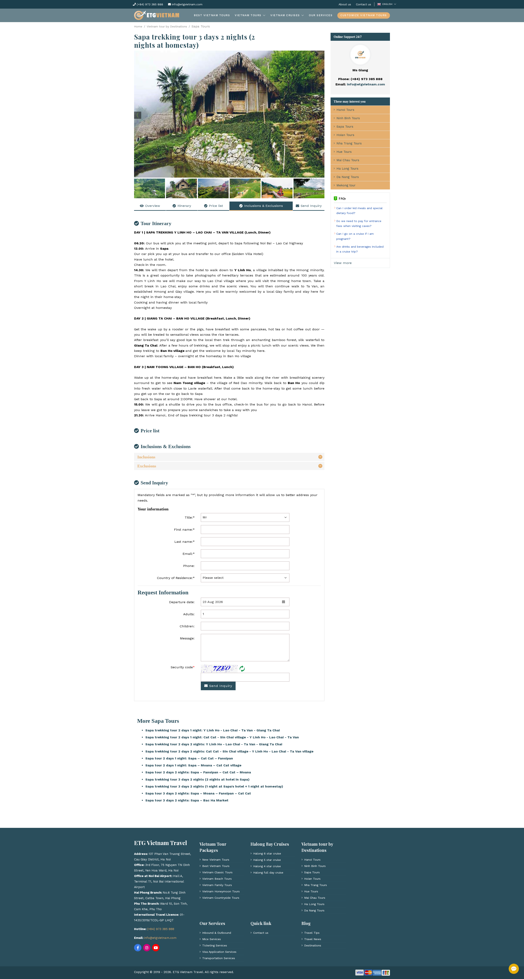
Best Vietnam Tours (212, 15)
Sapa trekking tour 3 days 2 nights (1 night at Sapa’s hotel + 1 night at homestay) (214, 786)
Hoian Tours (345, 135)
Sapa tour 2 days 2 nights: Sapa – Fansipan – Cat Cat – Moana (198, 772)
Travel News (312, 939)
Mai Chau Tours (348, 160)
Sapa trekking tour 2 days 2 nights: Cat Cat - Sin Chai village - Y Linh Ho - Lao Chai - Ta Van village (229, 751)
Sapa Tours (345, 126)
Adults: (189, 614)
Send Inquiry (311, 206)
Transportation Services (218, 958)
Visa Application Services (219, 951)
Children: (187, 626)
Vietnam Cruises (285, 15)
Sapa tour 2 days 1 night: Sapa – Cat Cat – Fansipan (189, 758)
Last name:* (184, 542)
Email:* (189, 554)
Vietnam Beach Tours (217, 878)
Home (138, 26)
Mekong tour (346, 185)
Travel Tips (312, 932)
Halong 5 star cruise (267, 859)
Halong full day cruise (268, 872)
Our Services (320, 15)
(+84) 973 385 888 (149, 4)
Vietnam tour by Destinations (167, 26)
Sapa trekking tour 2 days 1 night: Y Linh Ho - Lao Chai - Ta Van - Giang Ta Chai (212, 730)
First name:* (184, 529)
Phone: (189, 566)
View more (343, 263)
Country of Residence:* (176, 578)
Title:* (190, 517)
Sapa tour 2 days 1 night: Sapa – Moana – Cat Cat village (193, 765)
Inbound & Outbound (216, 932)
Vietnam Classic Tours (217, 872)
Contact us (363, 4)
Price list (216, 206)
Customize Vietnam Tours (363, 15)
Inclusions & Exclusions (263, 206)
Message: (187, 638)
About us (345, 4)
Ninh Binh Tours (348, 118)
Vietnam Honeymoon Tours (221, 891)
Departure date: (182, 602)
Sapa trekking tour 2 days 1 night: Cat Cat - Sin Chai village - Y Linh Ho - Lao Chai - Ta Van (222, 737)
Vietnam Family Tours (217, 885)
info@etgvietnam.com (186, 4)
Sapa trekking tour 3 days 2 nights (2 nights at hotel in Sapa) (197, 779)
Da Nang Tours (348, 177)
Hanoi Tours (345, 110)
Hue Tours (344, 152)
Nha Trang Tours (349, 143)
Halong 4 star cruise (267, 866)
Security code (183, 667)
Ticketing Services (214, 945)
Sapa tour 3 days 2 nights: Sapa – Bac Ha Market (186, 800)
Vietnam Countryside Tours (220, 897)
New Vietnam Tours (215, 859)
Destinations (312, 945)
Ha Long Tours (347, 168)
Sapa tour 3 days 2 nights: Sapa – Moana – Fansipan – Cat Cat (198, 793)
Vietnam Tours (248, 15)
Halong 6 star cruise (267, 853)
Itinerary (184, 206)
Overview (152, 206)
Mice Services (211, 939)
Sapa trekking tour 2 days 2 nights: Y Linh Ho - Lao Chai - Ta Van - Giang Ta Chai (213, 744)
